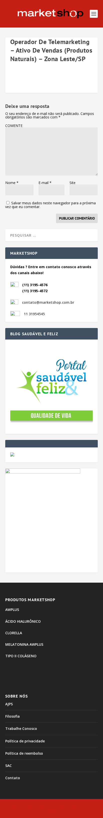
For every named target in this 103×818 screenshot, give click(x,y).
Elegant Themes (50, 805)
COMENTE (13, 125)
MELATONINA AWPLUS (24, 644)
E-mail (45, 182)
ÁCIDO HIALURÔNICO (23, 621)
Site (73, 182)
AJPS (9, 704)
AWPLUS (12, 609)
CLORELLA (13, 632)
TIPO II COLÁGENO (20, 655)
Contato (12, 777)
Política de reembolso (24, 753)
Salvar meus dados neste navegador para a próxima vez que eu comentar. (50, 205)
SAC (8, 765)
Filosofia (12, 716)
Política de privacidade (25, 741)
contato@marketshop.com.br (48, 302)
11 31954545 (34, 313)
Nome (11, 182)
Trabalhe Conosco (21, 728)
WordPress (51, 811)
